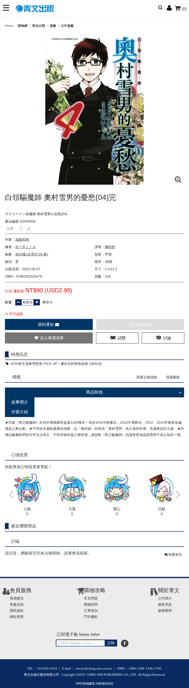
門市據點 (91, 617)
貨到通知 (46, 324)
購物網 (23, 26)
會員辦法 (17, 598)
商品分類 (38, 26)
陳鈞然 (110, 247)
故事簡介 (19, 402)
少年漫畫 (67, 26)
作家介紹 (19, 412)
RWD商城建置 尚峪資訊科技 (94, 683)
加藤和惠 (22, 239)
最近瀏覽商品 (23, 526)
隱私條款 (17, 611)
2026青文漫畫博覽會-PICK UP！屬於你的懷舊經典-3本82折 (55, 364)
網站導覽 (17, 617)
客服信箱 (17, 604)
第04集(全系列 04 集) (31, 254)
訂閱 (111, 643)
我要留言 (175, 554)
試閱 (121, 338)
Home (9, 26)
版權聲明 (165, 611)
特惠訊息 (19, 354)
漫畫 (53, 26)
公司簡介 (165, 598)
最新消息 (165, 604)
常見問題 (91, 598)
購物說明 (91, 604)
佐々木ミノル (25, 247)
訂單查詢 (91, 611)
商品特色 (94, 392)
